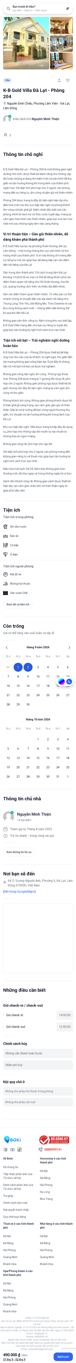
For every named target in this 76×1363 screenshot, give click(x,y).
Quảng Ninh (10, 1257)
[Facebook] (5, 1149)
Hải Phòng (46, 1184)
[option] (8, 667)
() (19, 891)
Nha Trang (46, 1198)
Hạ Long (45, 1191)
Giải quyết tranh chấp (16, 1209)
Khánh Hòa (9, 1264)
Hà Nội (44, 1171)
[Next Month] (69, 647)
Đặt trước (63, 1356)
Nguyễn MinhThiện (34, 814)
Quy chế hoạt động (14, 1216)
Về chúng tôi (10, 1167)
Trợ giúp (8, 1195)
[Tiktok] (19, 1149)
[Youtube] (12, 1149)
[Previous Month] (6, 647)
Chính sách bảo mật (15, 1202)
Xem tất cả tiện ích (17, 604)
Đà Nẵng (45, 1178)
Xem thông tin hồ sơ (18, 852)
